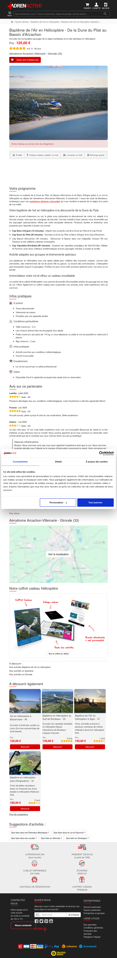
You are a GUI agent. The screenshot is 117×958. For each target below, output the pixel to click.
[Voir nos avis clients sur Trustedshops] (58, 953)
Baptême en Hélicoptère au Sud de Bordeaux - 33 (57, 717)
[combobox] (57, 14)
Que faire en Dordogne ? (77, 838)
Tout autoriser (95, 502)
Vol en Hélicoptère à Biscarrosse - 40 (20, 717)
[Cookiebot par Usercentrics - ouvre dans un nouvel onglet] (101, 453)
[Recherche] (105, 14)
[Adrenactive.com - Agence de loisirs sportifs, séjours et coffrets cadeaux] (24, 5)
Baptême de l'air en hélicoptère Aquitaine (80, 21)
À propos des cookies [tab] (97, 461)
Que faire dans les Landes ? (24, 838)
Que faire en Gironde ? (51, 838)
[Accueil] (12, 21)
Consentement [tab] (20, 461)
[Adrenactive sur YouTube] (51, 921)
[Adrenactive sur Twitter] (41, 921)
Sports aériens (22, 21)
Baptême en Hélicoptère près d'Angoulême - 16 (22, 779)
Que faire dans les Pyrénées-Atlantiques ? (30, 832)
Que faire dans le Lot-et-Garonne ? (69, 832)
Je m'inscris (73, 914)
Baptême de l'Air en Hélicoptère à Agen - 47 (87, 717)
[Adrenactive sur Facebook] (36, 921)
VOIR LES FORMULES (27, 59)
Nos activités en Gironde (20, 674)
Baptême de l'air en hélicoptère (45, 21)
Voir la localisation (58, 554)
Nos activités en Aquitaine (21, 670)
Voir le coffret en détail (58, 653)
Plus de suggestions (18, 814)
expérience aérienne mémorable (45, 201)
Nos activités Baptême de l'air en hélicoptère (30, 666)
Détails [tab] (58, 461)
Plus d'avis (14, 513)
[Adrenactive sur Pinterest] (46, 921)
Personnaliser (56, 502)
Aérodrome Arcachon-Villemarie (27, 53)
